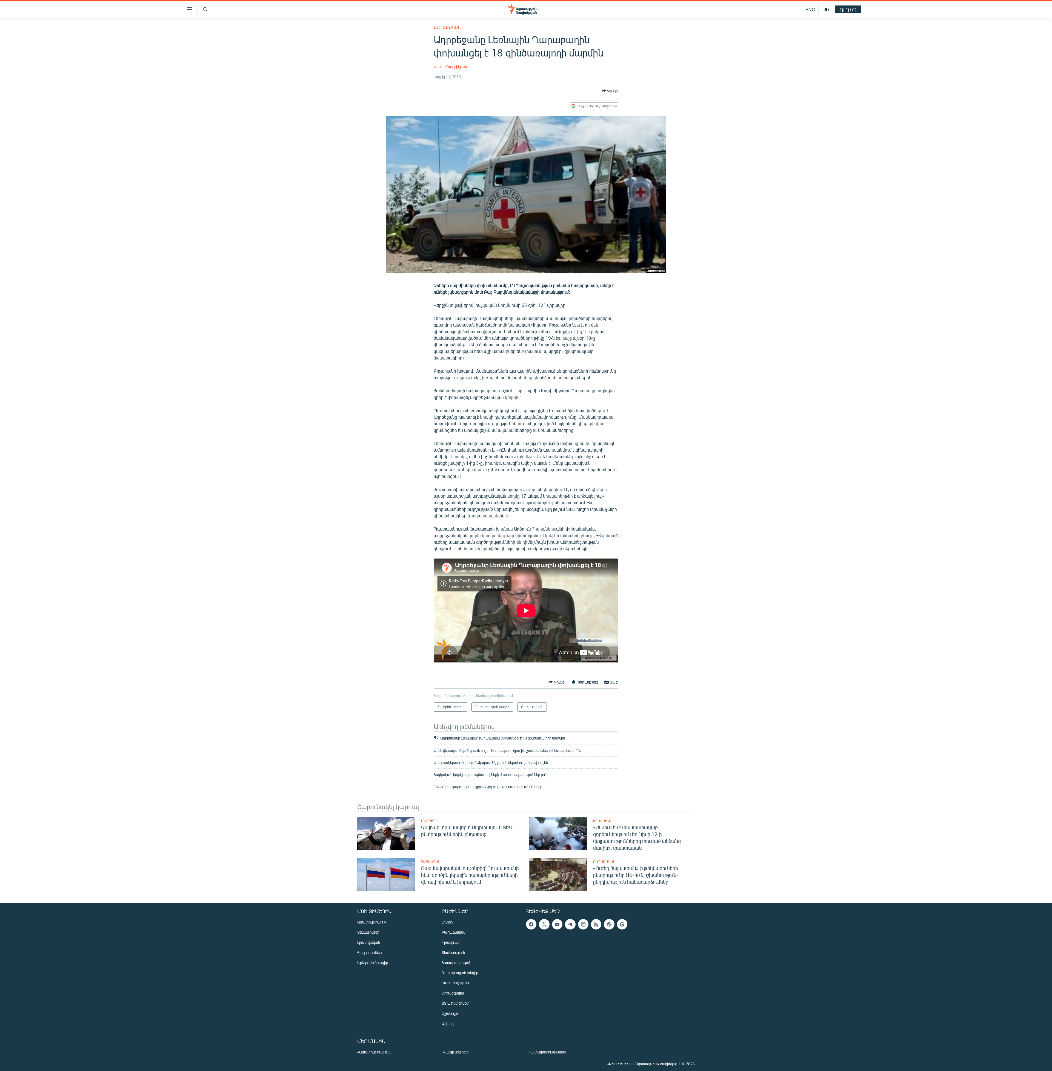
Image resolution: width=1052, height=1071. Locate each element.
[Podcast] (609, 924)
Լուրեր (447, 922)
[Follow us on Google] (622, 924)
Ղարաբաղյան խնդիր (460, 972)
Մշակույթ (450, 1013)
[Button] (610, 90)
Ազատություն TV (371, 922)
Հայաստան (430, 862)
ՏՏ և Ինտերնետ (456, 1003)
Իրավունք (602, 821)
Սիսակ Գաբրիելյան (450, 66)
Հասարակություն (456, 962)
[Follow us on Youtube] (557, 924)
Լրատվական (368, 942)
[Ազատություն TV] (827, 9)
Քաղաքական (447, 27)
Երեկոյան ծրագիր (372, 962)
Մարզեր (428, 821)
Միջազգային (453, 993)
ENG (810, 9)
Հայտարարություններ (547, 1052)
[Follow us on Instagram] (583, 924)
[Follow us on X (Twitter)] (544, 924)
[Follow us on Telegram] (570, 924)
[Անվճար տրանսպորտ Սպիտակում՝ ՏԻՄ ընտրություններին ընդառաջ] (386, 833)
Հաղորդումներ (369, 952)
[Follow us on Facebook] (531, 924)
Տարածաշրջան (455, 983)
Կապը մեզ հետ (456, 1052)
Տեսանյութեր (368, 932)
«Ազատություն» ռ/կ (373, 1052)
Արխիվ (447, 1023)
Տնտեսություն (453, 952)
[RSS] (596, 924)
